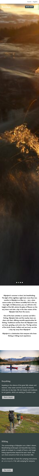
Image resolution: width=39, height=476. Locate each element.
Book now (29, 7)
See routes (7, 470)
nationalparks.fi (8, 461)
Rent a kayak (8, 397)
